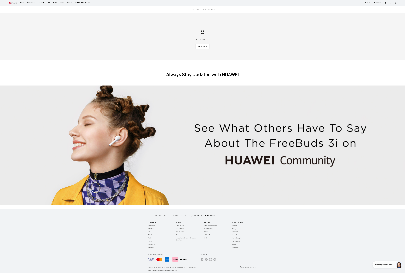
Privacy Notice (170, 267)
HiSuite (206, 232)
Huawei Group (236, 235)
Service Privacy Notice (210, 226)
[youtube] (214, 259)
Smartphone (151, 226)
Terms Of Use (159, 267)
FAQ (177, 235)
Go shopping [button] (202, 46)
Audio (149, 238)
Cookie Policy (181, 267)
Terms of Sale (180, 226)
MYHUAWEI (207, 235)
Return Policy (180, 232)
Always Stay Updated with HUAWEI (202, 74)
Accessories (151, 244)
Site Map (150, 267)
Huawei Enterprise (237, 238)
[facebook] (202, 259)
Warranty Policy (208, 229)
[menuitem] (160, 226)
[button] (385, 3)
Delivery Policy (180, 229)
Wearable (151, 229)
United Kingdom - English (249, 267)
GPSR (205, 238)
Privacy (234, 229)
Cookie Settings (191, 267)
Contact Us (235, 232)
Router (150, 241)
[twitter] (206, 259)
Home (150, 216)
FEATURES (195, 10)
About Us (234, 226)
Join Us (234, 244)
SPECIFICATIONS (209, 10)
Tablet (150, 235)
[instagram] (210, 259)
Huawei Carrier (236, 241)
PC (149, 232)
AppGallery (151, 247)
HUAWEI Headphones (162, 216)
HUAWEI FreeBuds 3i (179, 216)
